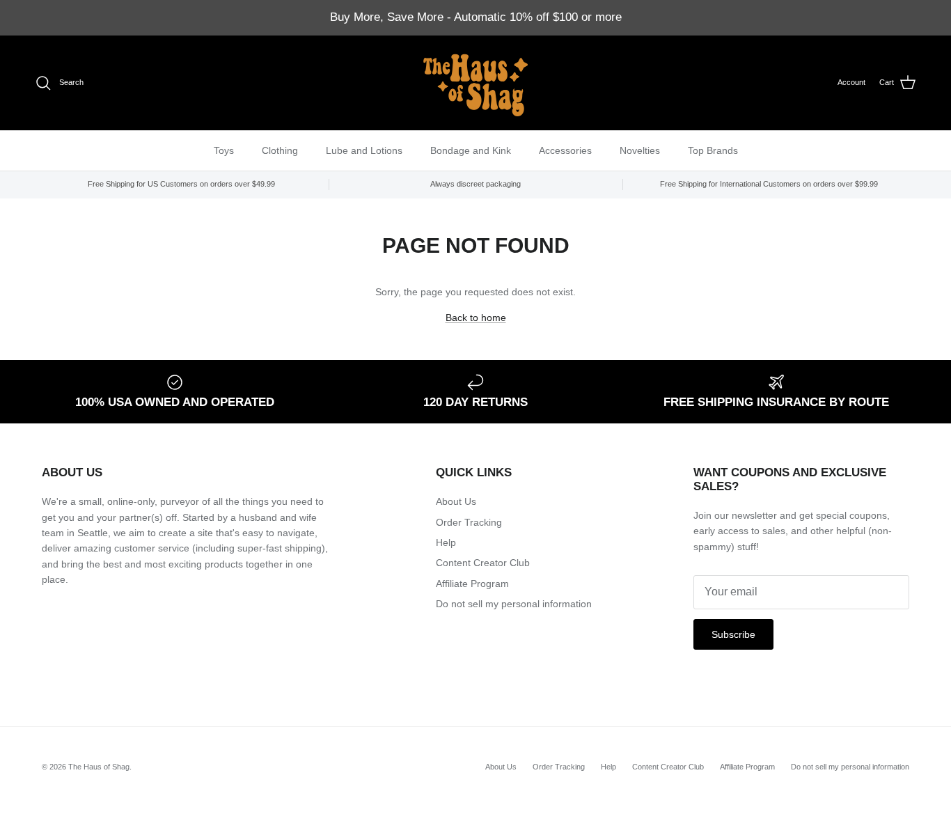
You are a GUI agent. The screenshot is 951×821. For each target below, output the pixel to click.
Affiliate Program (472, 583)
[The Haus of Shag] (475, 82)
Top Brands (713, 149)
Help (446, 542)
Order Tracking (469, 522)
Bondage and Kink (470, 149)
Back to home (476, 317)
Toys (224, 149)
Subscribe (733, 634)
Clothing (280, 149)
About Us (456, 501)
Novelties (640, 149)
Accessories (565, 149)
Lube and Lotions (364, 149)
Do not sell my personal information (514, 603)
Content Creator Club (483, 562)
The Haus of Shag (98, 767)
